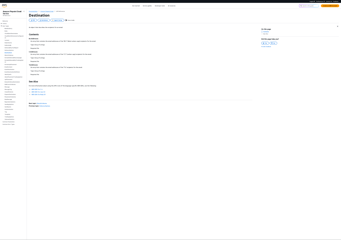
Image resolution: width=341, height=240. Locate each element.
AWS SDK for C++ (37, 89)
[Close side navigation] (24, 11)
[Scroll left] (131, 5)
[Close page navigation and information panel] (337, 26)
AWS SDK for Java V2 (38, 92)
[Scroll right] (177, 5)
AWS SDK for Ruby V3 (38, 94)
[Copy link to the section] (27, 34)
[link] (60, 11)
